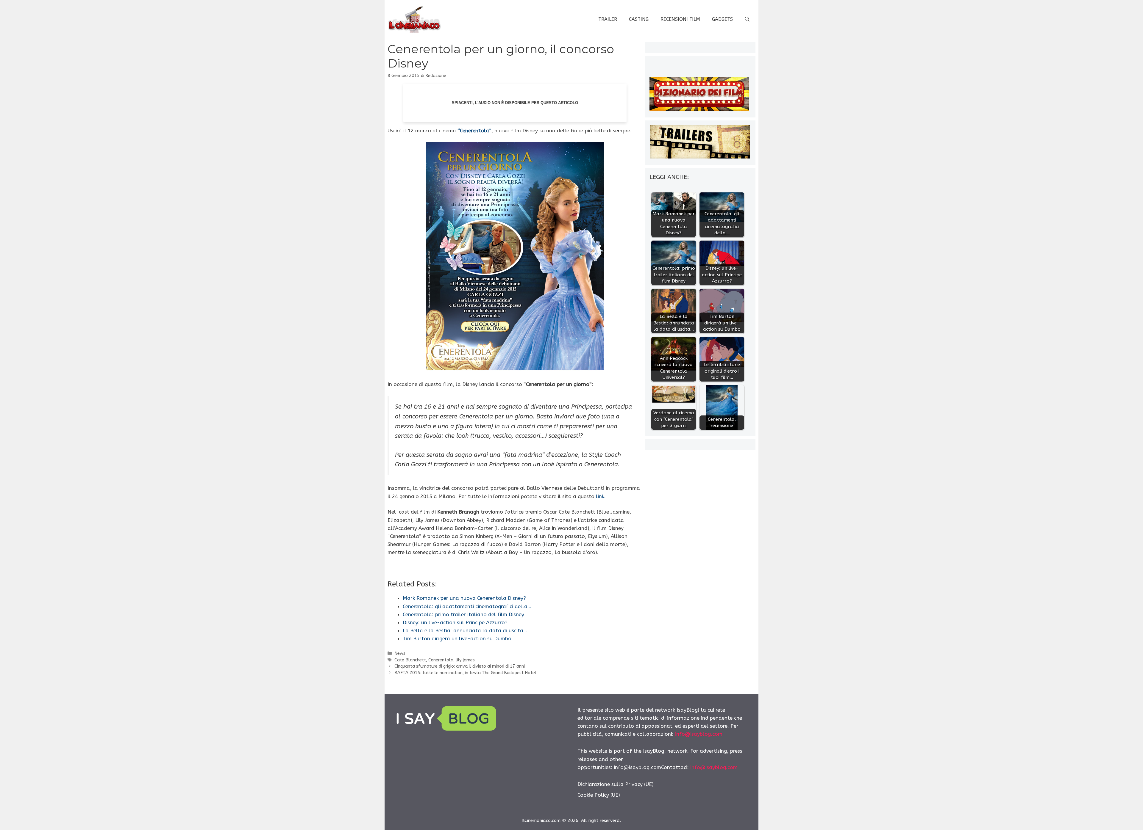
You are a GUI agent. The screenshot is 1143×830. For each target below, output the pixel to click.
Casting (639, 19)
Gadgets (722, 19)
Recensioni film (680, 19)
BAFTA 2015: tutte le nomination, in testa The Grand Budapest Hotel (465, 672)
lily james (465, 660)
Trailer (607, 19)
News (399, 653)
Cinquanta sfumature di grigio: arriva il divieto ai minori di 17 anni (459, 666)
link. (601, 496)
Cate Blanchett (410, 660)
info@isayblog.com (698, 734)
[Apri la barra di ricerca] (747, 19)
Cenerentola (440, 660)
